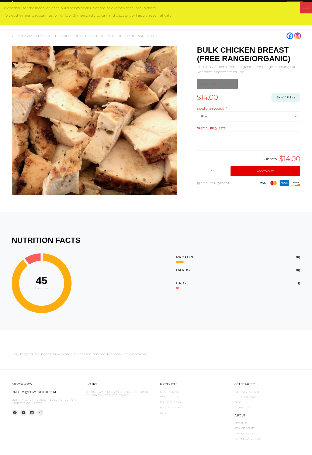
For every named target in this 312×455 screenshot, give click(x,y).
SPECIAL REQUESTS (211, 128)
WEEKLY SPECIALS (170, 397)
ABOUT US (241, 423)
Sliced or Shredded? (211, 108)
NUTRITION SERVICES (247, 397)
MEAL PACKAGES (170, 391)
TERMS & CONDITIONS (247, 438)
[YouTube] (23, 412)
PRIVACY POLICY (244, 433)
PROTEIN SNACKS (170, 407)
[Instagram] (297, 35)
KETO (163, 412)
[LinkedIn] (32, 412)
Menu (34, 36)
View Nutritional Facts (217, 84)
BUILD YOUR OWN (171, 402)
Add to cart (265, 171)
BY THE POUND (55, 36)
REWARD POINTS (244, 428)
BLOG (238, 402)
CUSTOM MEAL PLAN (247, 391)
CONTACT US (242, 407)
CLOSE (306, 7)
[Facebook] (290, 35)
